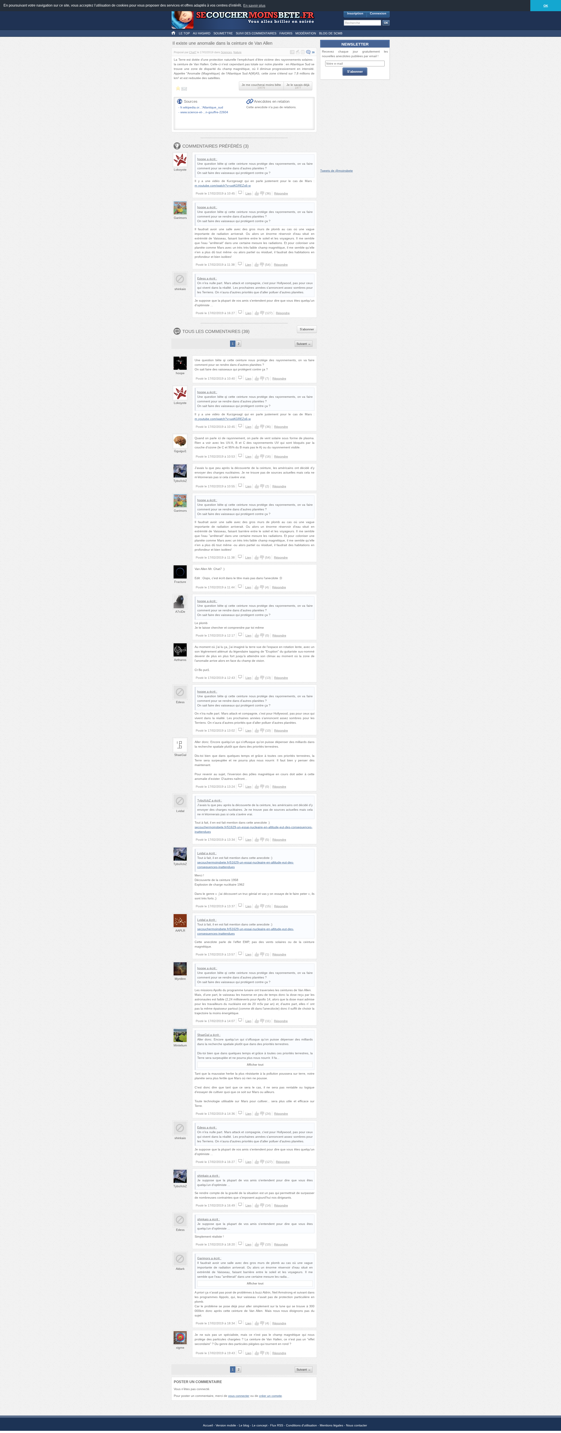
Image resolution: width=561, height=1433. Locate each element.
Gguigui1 (180, 451)
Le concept (259, 1425)
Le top (184, 33)
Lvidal (180, 811)
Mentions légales (331, 1425)
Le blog (244, 1425)
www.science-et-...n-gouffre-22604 (204, 112)
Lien (248, 193)
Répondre (281, 193)
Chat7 (192, 52)
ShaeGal (180, 755)
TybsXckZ (180, 481)
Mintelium (180, 1045)
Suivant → (303, 343)
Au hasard (201, 33)
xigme (180, 1347)
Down (262, 193)
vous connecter (238, 1396)
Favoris (285, 33)
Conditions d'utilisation (301, 1425)
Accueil (208, 1425)
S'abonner (307, 329)
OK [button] (545, 5)
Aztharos (180, 660)
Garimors (180, 217)
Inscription (355, 13)
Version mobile (226, 1425)
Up (257, 193)
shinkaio (180, 289)
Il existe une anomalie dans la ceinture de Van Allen (222, 43)
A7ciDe (180, 611)
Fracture (180, 582)
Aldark (180, 1268)
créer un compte (270, 1396)
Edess (201, 278)
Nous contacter (356, 1425)
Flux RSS (276, 1425)
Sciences (226, 52)
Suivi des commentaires (256, 33)
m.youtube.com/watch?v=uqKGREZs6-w (223, 185)
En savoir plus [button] (254, 5)
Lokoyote (180, 169)
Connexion (378, 13)
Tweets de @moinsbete (336, 170)
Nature (237, 52)
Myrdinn (180, 978)
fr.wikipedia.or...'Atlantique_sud (201, 107)
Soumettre (223, 33)
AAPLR (180, 930)
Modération (305, 33)
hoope (201, 159)
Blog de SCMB (330, 33)
